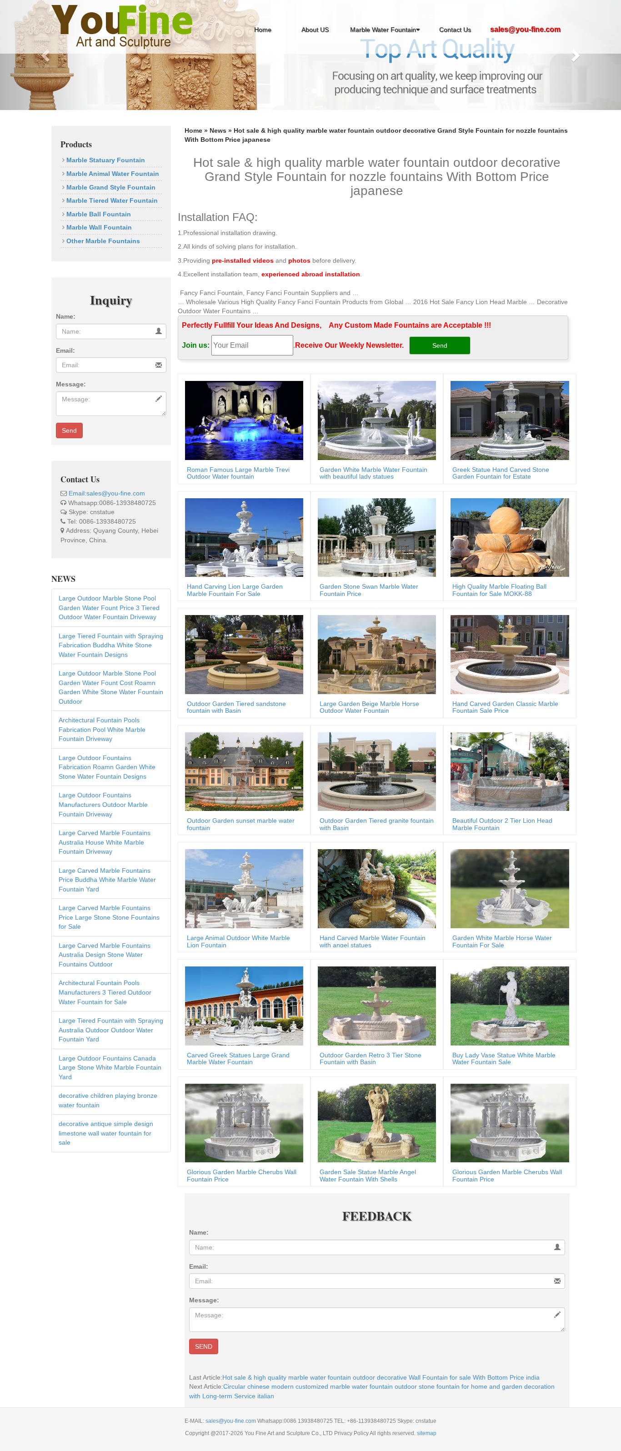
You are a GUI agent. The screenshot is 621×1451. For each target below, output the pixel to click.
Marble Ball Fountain (98, 214)
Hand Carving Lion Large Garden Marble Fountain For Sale (235, 590)
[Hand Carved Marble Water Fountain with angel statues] (374, 888)
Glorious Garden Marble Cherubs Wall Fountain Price (241, 1175)
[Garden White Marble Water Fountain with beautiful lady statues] (374, 419)
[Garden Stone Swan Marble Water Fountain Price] (374, 536)
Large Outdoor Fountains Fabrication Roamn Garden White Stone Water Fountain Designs (107, 767)
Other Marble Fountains (102, 241)
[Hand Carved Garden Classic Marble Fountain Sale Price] (507, 654)
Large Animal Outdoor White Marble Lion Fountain (238, 941)
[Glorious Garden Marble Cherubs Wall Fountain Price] (242, 1122)
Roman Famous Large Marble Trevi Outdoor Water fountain (238, 473)
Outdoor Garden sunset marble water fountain (241, 824)
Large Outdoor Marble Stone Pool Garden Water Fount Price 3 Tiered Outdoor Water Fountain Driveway (109, 607)
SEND (203, 1346)
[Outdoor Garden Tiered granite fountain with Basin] (374, 771)
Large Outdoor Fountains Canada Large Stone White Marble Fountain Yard (110, 1068)
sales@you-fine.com (231, 1421)
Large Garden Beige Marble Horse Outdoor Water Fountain (369, 707)
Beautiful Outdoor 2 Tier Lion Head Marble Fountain (502, 824)
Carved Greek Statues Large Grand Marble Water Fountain (238, 1058)
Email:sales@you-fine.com (107, 493)
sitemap (426, 1433)
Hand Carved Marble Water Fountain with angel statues (373, 941)
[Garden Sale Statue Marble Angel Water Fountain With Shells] (374, 1122)
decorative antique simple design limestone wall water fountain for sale (106, 1133)
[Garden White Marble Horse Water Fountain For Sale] (507, 888)
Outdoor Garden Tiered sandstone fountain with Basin (236, 707)
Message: (71, 384)
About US (315, 29)
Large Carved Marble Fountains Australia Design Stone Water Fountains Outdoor (104, 955)
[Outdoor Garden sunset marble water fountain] (242, 771)
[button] (46, 55)
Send (69, 430)
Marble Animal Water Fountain (112, 173)
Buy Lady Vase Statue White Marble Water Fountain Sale (504, 1058)
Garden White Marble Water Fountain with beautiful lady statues (373, 473)
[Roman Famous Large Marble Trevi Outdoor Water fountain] (242, 419)
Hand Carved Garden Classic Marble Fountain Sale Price (505, 707)
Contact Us (455, 29)
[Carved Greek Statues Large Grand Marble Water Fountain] (242, 1005)
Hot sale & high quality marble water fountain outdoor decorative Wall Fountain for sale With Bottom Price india (381, 1377)
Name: (65, 316)
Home (262, 29)
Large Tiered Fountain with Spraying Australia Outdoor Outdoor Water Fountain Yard (111, 1030)
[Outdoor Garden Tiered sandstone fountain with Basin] (242, 654)
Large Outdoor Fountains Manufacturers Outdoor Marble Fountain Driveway (103, 804)
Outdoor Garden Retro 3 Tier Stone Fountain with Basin (370, 1058)
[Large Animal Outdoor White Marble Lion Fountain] (242, 888)
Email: (65, 350)
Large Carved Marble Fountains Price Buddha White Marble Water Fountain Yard (107, 880)
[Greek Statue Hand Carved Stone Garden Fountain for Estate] (507, 419)
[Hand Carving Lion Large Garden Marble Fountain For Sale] (242, 536)
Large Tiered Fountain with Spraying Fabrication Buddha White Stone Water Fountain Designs (111, 645)
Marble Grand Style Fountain (110, 187)
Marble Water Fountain (383, 29)
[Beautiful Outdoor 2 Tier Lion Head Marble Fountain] (507, 771)
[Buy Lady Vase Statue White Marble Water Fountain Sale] (507, 1005)
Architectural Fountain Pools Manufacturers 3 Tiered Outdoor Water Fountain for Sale (105, 992)
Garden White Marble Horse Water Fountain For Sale (502, 941)
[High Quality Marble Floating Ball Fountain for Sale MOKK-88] (507, 536)
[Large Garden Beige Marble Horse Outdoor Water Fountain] (374, 654)
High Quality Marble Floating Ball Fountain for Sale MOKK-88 (499, 590)
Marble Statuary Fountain (105, 160)
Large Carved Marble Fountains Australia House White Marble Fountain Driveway (104, 842)
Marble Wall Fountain (98, 227)
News (218, 130)
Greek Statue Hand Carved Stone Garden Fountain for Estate (500, 473)
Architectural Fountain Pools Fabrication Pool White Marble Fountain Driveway (102, 729)
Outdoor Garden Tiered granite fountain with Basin (377, 824)
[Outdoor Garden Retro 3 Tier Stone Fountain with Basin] (374, 1005)
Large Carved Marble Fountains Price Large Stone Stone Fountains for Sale (109, 917)
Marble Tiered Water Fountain (111, 200)
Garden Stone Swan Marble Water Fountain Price (369, 590)
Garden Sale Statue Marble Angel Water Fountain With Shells (368, 1175)
